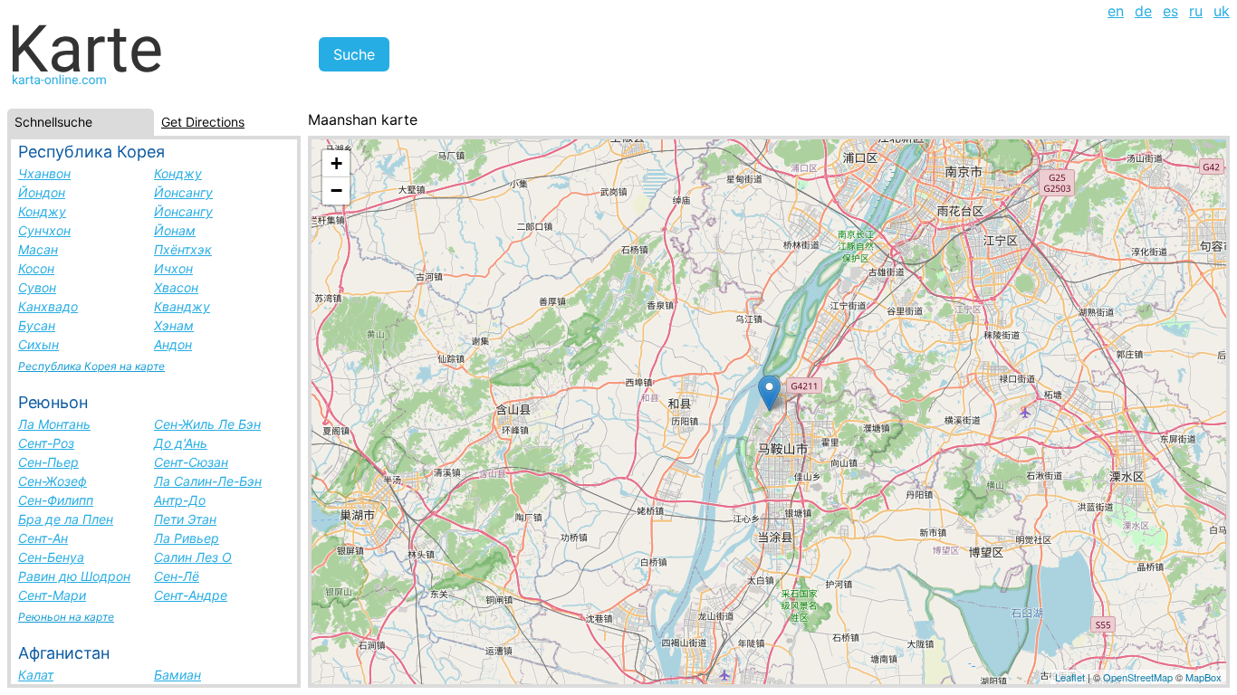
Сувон (37, 287)
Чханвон (44, 173)
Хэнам (174, 325)
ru (1196, 11)
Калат (35, 674)
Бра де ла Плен (65, 519)
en (1116, 11)
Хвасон (176, 287)
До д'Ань (180, 443)
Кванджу (182, 306)
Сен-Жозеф (52, 481)
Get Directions (203, 121)
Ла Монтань (54, 424)
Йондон (41, 192)
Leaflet (1070, 677)
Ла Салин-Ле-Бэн (208, 481)
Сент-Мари (52, 595)
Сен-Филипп (55, 500)
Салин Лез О (193, 557)
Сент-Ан (43, 538)
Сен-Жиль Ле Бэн (207, 424)
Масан (38, 249)
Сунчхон (44, 230)
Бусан (36, 325)
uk (1221, 11)
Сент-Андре (190, 595)
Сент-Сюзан (191, 462)
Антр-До (180, 500)
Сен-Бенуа (51, 557)
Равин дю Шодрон (74, 576)
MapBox (1203, 677)
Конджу (178, 173)
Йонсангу (183, 192)
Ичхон (173, 268)
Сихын (38, 344)
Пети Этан (185, 519)
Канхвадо (48, 306)
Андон (173, 344)
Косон (36, 268)
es (1170, 11)
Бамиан (177, 674)
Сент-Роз (46, 443)
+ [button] (336, 163)
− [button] (336, 190)
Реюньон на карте (66, 617)
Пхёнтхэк (183, 249)
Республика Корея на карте (91, 366)
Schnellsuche (53, 121)
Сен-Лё (176, 576)
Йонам (175, 230)
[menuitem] (1116, 11)
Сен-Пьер (48, 462)
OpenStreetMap (1138, 677)
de (1143, 11)
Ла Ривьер (186, 538)
